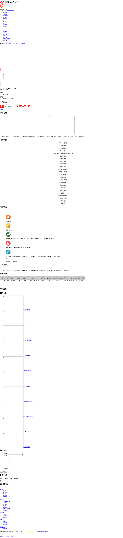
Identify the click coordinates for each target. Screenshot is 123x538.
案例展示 (5, 18)
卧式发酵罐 (26, 431)
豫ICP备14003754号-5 (42, 531)
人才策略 (5, 24)
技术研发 (5, 522)
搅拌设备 (5, 36)
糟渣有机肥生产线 (28, 401)
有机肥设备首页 (10, 43)
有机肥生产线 (6, 31)
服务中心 (5, 23)
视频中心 (5, 20)
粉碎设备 (5, 34)
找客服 (1, 109)
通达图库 (5, 495)
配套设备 (5, 40)
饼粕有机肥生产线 (28, 416)
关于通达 (5, 14)
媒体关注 (5, 17)
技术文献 (5, 517)
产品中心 (17, 43)
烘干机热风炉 (26, 447)
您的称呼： (6, 453)
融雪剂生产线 (26, 310)
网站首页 (5, 12)
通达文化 (5, 492)
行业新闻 (5, 515)
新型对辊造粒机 (27, 386)
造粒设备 (5, 37)
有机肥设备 (6, 15)
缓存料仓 (25, 325)
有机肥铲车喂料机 (28, 340)
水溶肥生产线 (26, 355)
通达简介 (5, 491)
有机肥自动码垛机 (28, 370)
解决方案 (5, 21)
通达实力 (5, 494)
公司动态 (5, 514)
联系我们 (5, 26)
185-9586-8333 (10, 10)
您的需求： (6, 468)
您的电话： (6, 455)
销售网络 (5, 524)
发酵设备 (5, 33)
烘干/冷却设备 (6, 39)
